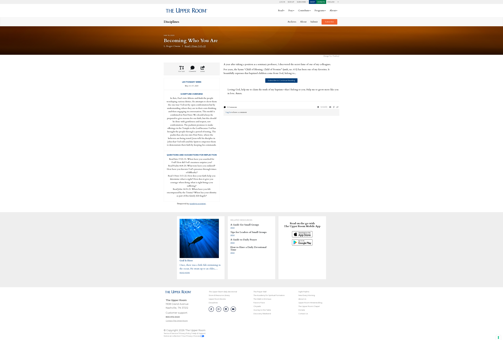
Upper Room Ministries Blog (310, 303)
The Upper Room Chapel (309, 306)
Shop (312, 2)
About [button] (333, 10)
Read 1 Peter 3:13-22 (195, 46)
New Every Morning (306, 295)
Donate (321, 2)
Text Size (181, 71)
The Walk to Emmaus (262, 299)
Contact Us (303, 314)
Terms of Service (171, 333)
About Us (302, 299)
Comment (192, 71)
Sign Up (291, 2)
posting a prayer (198, 203)
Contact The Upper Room (177, 321)
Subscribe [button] (301, 2)
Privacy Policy (185, 333)
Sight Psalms (303, 292)
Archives (292, 21)
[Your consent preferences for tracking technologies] (498, 337)
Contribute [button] (303, 10)
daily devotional (223, 292)
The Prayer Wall (259, 292)
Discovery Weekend (262, 314)
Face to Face (259, 303)
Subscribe (329, 22)
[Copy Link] (337, 107)
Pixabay (336, 56)
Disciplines (213, 303)
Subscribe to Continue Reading (281, 80)
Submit (314, 21)
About (303, 21)
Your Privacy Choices (191, 336)
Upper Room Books (217, 299)
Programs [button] (319, 10)
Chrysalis (257, 306)
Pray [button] (290, 10)
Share (202, 71)
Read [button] (280, 10)
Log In (282, 2)
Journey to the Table (262, 310)
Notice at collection (172, 336)
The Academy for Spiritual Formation (269, 295)
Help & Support (199, 333)
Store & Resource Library (219, 295)
